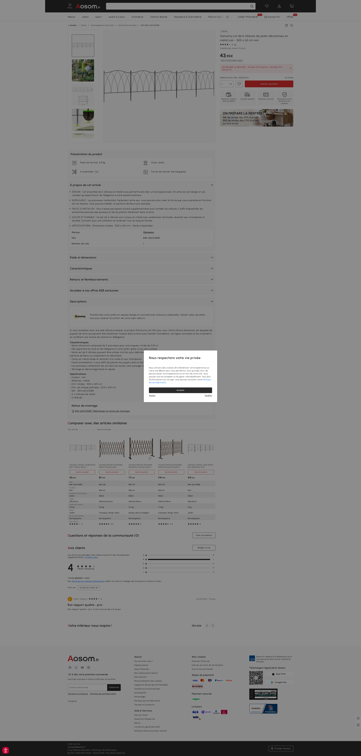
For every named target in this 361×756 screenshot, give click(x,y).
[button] (5, 750)
